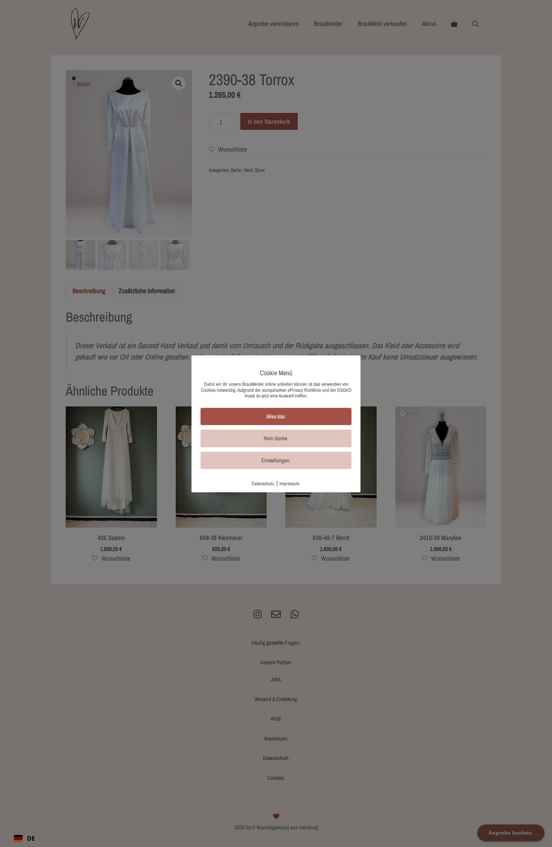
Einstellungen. (276, 460)
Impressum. (289, 483)
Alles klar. (276, 416)
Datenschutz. (263, 483)
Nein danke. (276, 438)
